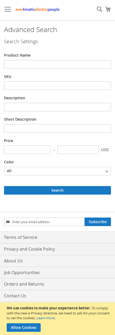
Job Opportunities (22, 272)
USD (105, 149)
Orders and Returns (24, 284)
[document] (58, 319)
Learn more (45, 318)
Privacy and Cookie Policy (29, 249)
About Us (13, 261)
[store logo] (37, 10)
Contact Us (15, 296)
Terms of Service (20, 237)
